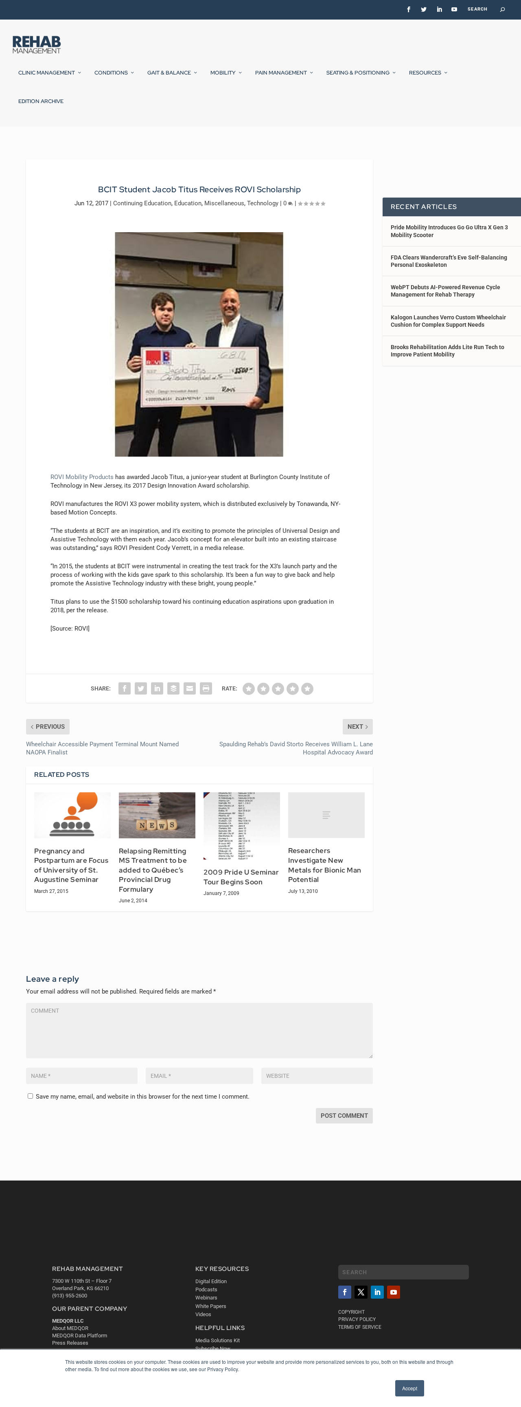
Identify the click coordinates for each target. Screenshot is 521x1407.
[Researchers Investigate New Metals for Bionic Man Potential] (326, 815)
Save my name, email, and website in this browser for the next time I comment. (143, 1096)
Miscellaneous (224, 203)
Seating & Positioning (358, 73)
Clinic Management (46, 73)
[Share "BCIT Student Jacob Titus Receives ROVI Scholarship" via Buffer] (173, 688)
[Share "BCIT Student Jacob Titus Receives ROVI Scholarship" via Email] (190, 688)
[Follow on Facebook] (344, 1292)
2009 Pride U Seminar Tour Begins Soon (241, 877)
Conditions (111, 73)
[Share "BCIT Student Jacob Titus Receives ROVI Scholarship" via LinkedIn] (157, 688)
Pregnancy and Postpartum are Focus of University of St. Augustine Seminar (71, 865)
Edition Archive (40, 101)
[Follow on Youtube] (393, 1292)
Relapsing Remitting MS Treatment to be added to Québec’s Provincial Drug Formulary (153, 870)
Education (187, 203)
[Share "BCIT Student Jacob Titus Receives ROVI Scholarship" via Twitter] (141, 688)
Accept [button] (409, 1388)
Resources (425, 73)
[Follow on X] (361, 1292)
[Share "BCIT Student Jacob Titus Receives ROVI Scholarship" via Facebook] (124, 688)
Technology (262, 203)
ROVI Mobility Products (82, 477)
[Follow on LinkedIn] (377, 1292)
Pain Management (281, 73)
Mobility (223, 73)
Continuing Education (142, 203)
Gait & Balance (169, 73)
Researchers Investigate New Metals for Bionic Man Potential (324, 865)
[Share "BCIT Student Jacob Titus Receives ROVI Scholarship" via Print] (206, 688)
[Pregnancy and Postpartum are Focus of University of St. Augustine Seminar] (72, 815)
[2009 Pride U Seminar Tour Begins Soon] (242, 826)
